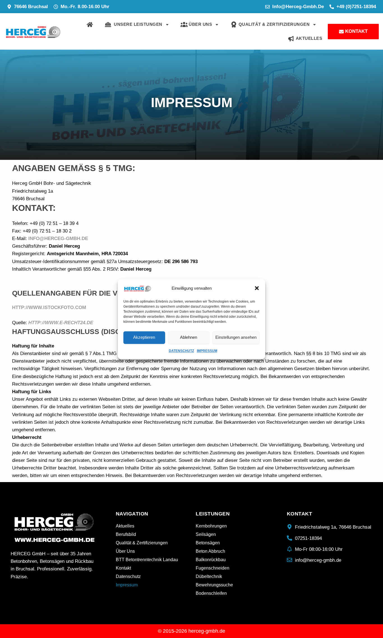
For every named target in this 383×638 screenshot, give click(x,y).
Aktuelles (308, 38)
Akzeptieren (144, 337)
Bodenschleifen (211, 593)
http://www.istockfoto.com (49, 307)
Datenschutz (181, 351)
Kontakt (123, 568)
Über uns (200, 24)
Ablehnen (188, 337)
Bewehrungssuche (214, 584)
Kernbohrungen (211, 526)
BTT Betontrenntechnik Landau (147, 559)
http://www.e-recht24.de (60, 322)
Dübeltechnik (209, 576)
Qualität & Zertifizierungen (273, 24)
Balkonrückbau (211, 559)
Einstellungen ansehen (236, 337)
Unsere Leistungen (136, 24)
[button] (257, 288)
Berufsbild (126, 534)
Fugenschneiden (212, 568)
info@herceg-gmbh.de (58, 238)
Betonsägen (208, 542)
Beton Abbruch (210, 551)
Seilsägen (206, 534)
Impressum (207, 351)
